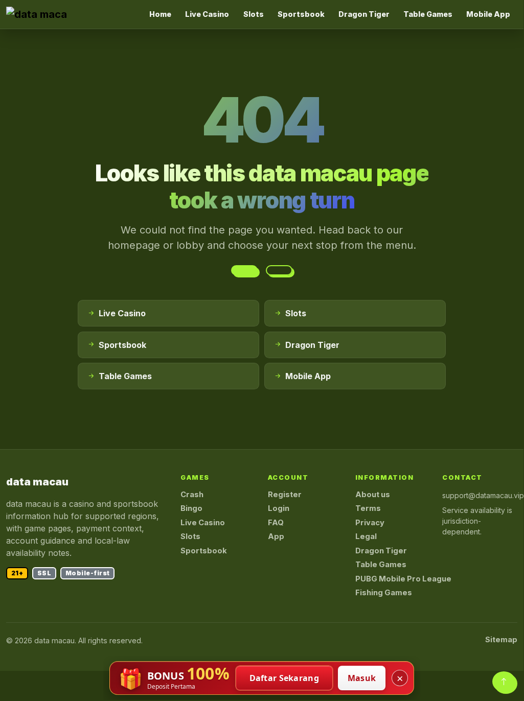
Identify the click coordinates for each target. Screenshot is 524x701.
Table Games (427, 14)
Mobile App (488, 14)
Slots (253, 14)
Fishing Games (383, 592)
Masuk (362, 678)
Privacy (369, 522)
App (276, 536)
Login (278, 508)
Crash (191, 494)
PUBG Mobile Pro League (403, 578)
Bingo (191, 508)
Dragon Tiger (364, 14)
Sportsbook (301, 14)
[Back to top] (503, 681)
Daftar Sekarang (284, 678)
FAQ (276, 522)
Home (160, 14)
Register (285, 494)
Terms (368, 508)
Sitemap (501, 639)
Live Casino (207, 14)
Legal (366, 536)
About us (372, 494)
